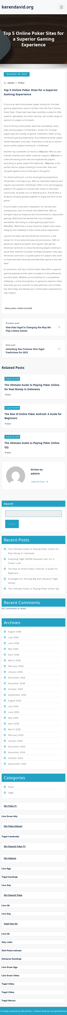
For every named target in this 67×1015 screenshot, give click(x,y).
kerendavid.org (18, 7)
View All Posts (38, 481)
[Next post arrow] (59, 349)
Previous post (12, 323)
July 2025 (13, 706)
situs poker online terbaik (18, 308)
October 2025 (15, 689)
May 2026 (13, 649)
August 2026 (14, 631)
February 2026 (15, 666)
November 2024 (16, 752)
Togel (11, 792)
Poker (21, 83)
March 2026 (14, 660)
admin (10, 83)
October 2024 (15, 758)
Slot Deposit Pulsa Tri (14, 846)
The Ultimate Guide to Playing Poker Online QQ (33, 588)
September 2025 (17, 695)
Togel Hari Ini (10, 923)
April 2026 (13, 654)
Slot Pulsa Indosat (13, 826)
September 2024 (17, 764)
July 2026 (13, 637)
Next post (10, 345)
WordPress (26, 1011)
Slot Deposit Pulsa (13, 895)
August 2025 (14, 700)
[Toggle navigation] (62, 7)
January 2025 (15, 741)
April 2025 (13, 723)
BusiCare (46, 1011)
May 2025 (13, 718)
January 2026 (15, 672)
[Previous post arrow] (59, 327)
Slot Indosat (10, 858)
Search (8, 503)
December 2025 (16, 677)
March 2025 (14, 729)
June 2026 (13, 643)
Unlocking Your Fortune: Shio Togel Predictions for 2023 (25, 351)
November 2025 (16, 683)
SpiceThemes (60, 1011)
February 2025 (15, 735)
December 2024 (16, 746)
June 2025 (13, 712)
